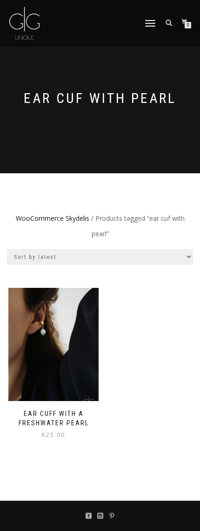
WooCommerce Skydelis (52, 218)
